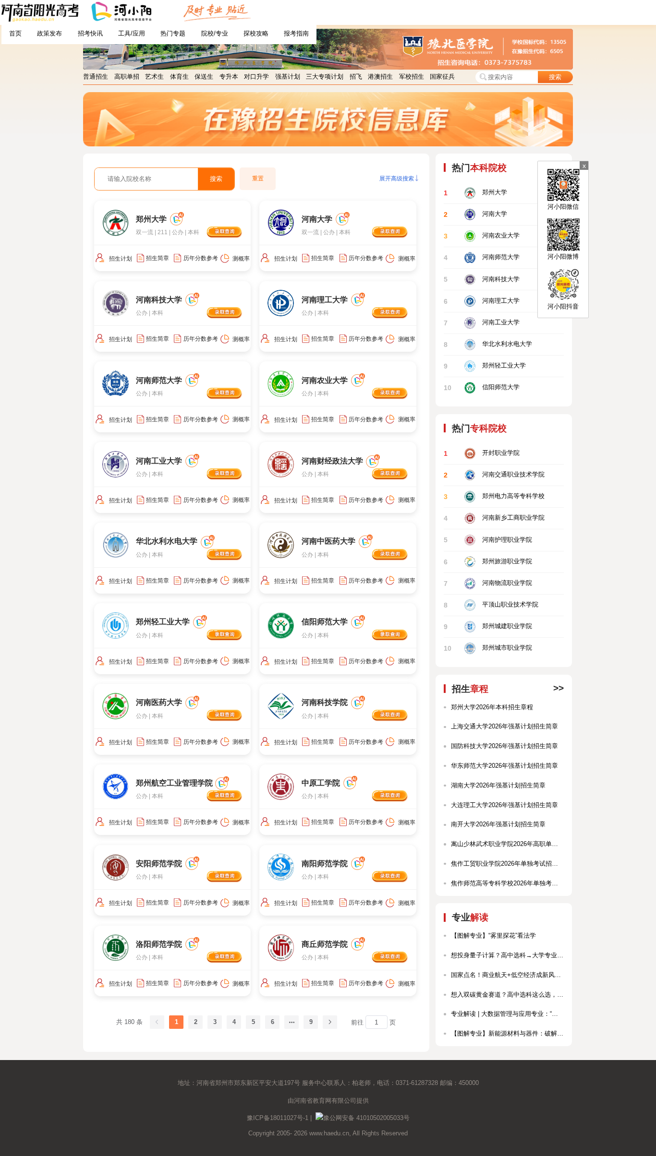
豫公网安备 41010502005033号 (366, 1117)
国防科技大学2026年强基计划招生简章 (504, 746)
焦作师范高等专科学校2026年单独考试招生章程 (507, 883)
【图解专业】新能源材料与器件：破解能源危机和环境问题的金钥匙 (507, 1033)
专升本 (228, 76)
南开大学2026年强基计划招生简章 (498, 824)
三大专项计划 (324, 76)
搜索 (555, 77)
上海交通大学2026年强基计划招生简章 (504, 726)
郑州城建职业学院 (488, 626)
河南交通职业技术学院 (494, 475)
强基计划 (287, 76)
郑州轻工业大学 (484, 366)
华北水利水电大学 (488, 344)
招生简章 (157, 258)
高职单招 (126, 76)
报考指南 (296, 33)
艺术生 (154, 76)
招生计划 (120, 258)
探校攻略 (255, 33)
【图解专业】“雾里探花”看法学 (493, 935)
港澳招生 (380, 76)
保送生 (203, 76)
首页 (15, 33)
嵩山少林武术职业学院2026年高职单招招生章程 (507, 843)
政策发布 (49, 33)
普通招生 (95, 76)
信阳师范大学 (481, 388)
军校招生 (411, 76)
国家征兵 (442, 76)
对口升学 (256, 76)
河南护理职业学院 (488, 540)
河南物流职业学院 (488, 583)
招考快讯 (90, 33)
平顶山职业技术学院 (491, 605)
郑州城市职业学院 (488, 648)
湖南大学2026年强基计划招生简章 (498, 785)
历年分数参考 (200, 258)
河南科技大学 (481, 279)
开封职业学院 (481, 453)
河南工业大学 (481, 323)
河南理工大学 (481, 301)
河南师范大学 (481, 258)
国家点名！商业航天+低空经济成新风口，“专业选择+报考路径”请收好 (507, 974)
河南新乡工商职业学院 (494, 518)
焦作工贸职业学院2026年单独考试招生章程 (507, 863)
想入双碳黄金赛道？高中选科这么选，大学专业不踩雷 (507, 994)
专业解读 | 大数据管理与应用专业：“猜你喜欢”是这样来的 (507, 1013)
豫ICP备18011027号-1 (277, 1117)
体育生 (179, 76)
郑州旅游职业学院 (488, 562)
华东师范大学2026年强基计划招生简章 (504, 765)
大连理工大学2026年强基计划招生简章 (504, 805)
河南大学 (475, 214)
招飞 (356, 76)
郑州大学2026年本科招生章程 (492, 707)
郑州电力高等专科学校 (494, 496)
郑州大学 (475, 193)
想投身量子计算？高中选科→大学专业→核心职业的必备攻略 (507, 955)
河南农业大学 (481, 236)
